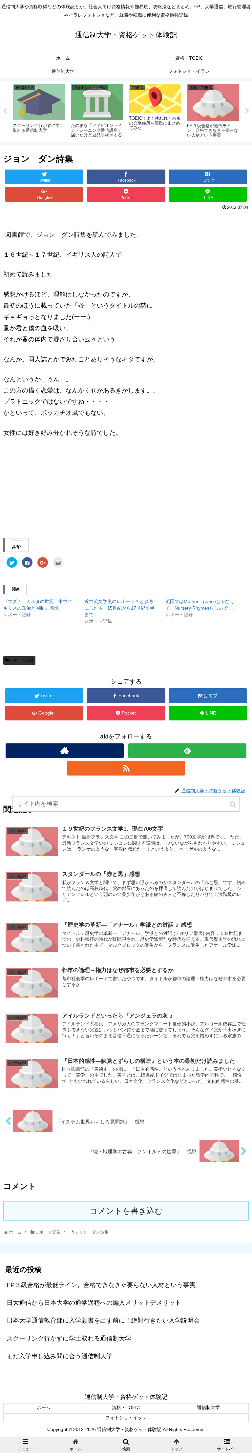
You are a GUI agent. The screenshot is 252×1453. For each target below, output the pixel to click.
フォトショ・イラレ (126, 1417)
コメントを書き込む (126, 1210)
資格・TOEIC (126, 1407)
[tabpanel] (39, 110)
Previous (5, 111)
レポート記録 (21, 660)
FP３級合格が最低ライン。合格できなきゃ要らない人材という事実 (101, 1284)
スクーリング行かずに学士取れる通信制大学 (69, 1338)
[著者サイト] (64, 750)
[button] (233, 805)
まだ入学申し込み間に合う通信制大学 (60, 1356)
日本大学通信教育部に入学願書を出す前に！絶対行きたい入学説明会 (103, 1320)
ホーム (44, 1407)
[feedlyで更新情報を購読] (187, 750)
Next (247, 111)
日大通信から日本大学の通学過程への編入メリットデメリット (94, 1302)
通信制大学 (208, 1407)
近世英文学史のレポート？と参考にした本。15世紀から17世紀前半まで (119, 608)
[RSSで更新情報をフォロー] (126, 768)
